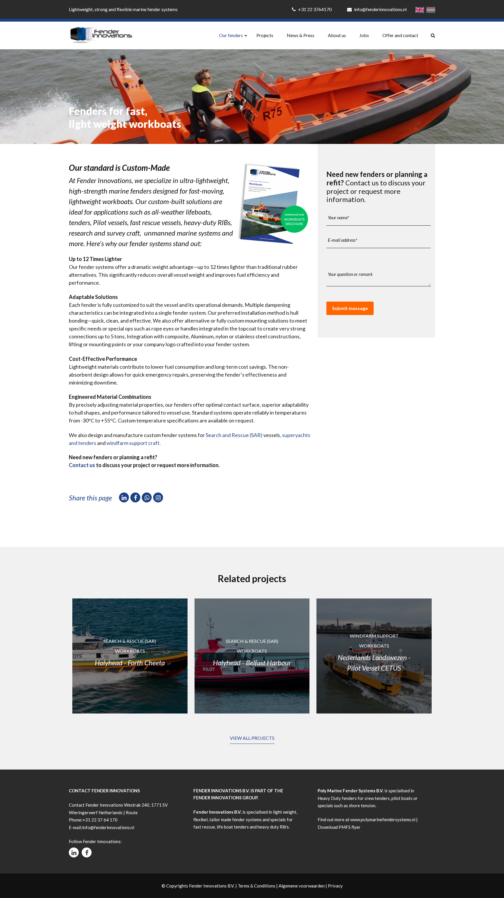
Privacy (335, 885)
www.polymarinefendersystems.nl (382, 819)
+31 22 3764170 (314, 9)
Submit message (350, 308)
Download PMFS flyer (339, 827)
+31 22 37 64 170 (100, 819)
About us (337, 35)
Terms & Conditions (256, 885)
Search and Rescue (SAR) (234, 435)
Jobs (364, 35)
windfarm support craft (133, 443)
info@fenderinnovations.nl (380, 9)
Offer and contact (400, 35)
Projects (264, 35)
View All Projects (252, 738)
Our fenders (231, 35)
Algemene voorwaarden (302, 885)
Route (132, 812)
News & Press (300, 35)
